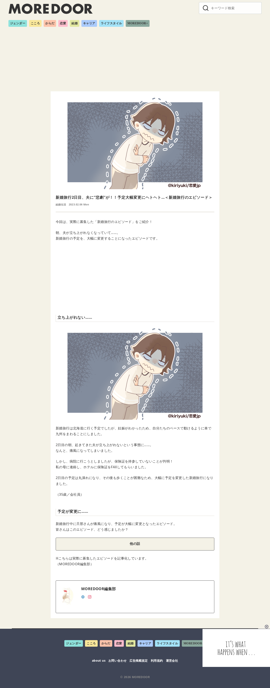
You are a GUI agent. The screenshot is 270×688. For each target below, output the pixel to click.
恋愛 (63, 23)
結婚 (75, 23)
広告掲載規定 (139, 660)
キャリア (89, 23)
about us (98, 660)
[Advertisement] (135, 57)
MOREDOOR (141, 677)
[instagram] (89, 596)
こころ (35, 23)
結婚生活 (61, 204)
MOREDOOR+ (137, 23)
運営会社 (172, 660)
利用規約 (157, 660)
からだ (49, 23)
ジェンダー (17, 23)
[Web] (83, 596)
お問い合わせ (117, 660)
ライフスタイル (111, 23)
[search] (205, 8)
